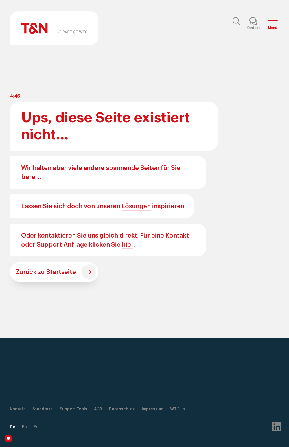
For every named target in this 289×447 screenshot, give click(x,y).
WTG (175, 409)
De (12, 427)
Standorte (42, 409)
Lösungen (136, 206)
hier (127, 245)
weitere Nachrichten (141, 432)
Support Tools (73, 409)
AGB (98, 409)
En (24, 427)
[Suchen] (236, 23)
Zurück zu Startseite (46, 272)
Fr (36, 427)
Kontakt (18, 409)
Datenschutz (122, 409)
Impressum (152, 409)
